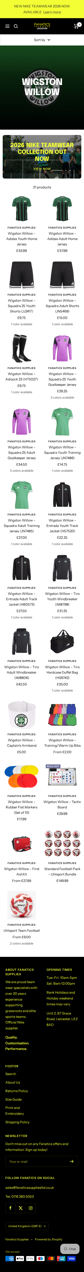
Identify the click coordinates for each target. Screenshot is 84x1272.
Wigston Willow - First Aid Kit (21, 871)
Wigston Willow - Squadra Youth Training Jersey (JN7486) (62, 452)
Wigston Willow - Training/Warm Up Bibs (62, 743)
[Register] (72, 1161)
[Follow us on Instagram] (31, 1208)
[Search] (16, 26)
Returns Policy (16, 1091)
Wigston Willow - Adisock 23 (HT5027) (21, 376)
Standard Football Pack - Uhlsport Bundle (62, 871)
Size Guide (13, 1099)
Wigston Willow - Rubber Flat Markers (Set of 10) (21, 807)
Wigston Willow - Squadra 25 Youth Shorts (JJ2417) (21, 305)
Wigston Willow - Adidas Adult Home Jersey (62, 238)
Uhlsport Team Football (22, 930)
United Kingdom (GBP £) (24, 1226)
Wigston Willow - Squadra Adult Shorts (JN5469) (62, 305)
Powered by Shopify (48, 1239)
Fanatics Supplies (22, 227)
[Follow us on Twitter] (20, 1208)
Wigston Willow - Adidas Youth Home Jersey (21, 238)
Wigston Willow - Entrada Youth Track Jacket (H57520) (62, 525)
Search (10, 1074)
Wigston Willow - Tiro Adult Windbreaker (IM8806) (21, 672)
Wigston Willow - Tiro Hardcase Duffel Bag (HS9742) (62, 672)
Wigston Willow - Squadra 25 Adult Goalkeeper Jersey (22, 452)
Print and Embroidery (14, 1111)
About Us (12, 1082)
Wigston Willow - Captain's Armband (22, 743)
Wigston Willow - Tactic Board (62, 804)
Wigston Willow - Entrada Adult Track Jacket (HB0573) (21, 599)
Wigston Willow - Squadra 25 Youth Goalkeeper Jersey (62, 379)
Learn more (52, 12)
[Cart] (76, 26)
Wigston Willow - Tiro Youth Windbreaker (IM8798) (62, 599)
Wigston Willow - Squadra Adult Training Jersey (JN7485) (22, 525)
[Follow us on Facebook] (10, 1208)
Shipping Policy (17, 1122)
